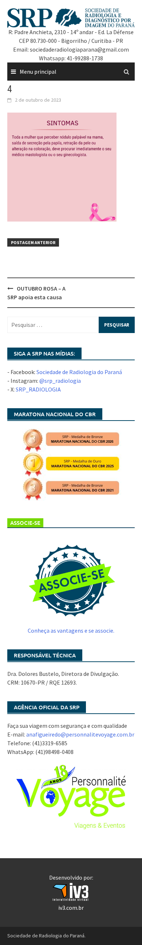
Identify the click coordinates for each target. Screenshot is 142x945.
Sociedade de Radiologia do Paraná (79, 372)
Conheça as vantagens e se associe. (71, 630)
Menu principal (38, 71)
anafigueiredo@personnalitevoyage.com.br (80, 734)
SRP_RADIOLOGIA (38, 389)
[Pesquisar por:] (71, 325)
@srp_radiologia (60, 380)
